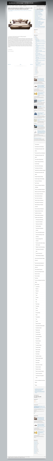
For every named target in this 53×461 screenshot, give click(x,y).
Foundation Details (38, 345)
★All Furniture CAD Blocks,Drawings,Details (40, 26)
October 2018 (35, 442)
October (36, 38)
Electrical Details (38, 340)
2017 (35, 74)
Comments (36, 32)
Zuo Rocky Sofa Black (37, 53)
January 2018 (35, 450)
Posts (35, 400)
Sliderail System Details (39, 358)
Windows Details (38, 366)
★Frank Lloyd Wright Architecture (40, 189)
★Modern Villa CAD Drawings (40, 247)
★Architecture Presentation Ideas (38, 14)
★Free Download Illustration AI (39, 263)
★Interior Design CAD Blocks (39, 161)
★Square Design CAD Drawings (38, 23)
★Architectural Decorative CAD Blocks (39, 149)
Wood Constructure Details (40, 371)
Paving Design (38, 312)
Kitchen (37, 293)
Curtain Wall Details (39, 336)
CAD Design (23, 457)
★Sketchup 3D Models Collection (38, 11)
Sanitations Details (38, 356)
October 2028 (35, 441)
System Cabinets (38, 323)
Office (36, 314)
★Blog (36, 385)
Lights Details (38, 351)
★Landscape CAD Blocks (39, 168)
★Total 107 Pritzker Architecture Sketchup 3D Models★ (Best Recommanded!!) (41, 101)
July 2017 (35, 452)
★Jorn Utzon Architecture (38, 198)
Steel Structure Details (39, 364)
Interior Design (37, 284)
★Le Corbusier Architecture (39, 193)
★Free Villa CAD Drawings (39, 165)
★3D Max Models (38, 226)
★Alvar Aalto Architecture (38, 195)
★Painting (36, 278)
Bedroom (37, 288)
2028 (35, 36)
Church (37, 310)
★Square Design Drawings (39, 176)
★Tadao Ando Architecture (39, 217)
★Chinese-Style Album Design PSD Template (40, 243)
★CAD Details (36, 20)
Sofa (36, 299)
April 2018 (35, 447)
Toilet (36, 295)
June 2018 (35, 445)
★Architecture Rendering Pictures (39, 229)
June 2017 (35, 453)
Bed (36, 301)
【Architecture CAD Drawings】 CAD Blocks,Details (20, 3)
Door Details (37, 338)
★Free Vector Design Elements (39, 271)
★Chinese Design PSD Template (39, 239)
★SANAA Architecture (38, 213)
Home (8, 5)
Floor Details (38, 343)
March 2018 (35, 448)
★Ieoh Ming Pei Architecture (39, 202)
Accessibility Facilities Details (40, 325)
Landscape (37, 306)
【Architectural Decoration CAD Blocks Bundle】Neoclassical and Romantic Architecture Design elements (39, 390)
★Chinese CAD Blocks (37, 25)
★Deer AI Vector (37, 273)
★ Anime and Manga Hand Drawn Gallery (40, 281)
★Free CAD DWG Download (40, 232)
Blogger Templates (11, 457)
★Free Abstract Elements (38, 269)
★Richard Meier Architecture (39, 215)
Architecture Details (38, 327)
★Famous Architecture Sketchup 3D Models (39, 186)
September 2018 (36, 443)
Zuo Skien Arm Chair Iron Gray (38, 54)
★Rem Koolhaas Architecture (39, 208)
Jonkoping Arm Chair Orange (38, 50)
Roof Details (37, 353)
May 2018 (35, 446)
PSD (28, 10)
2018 (35, 37)
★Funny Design (37, 275)
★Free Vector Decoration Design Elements (40, 259)
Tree (36, 319)
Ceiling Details (38, 332)
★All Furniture (37, 183)
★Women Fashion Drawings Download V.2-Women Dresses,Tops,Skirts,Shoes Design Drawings (40, 392)
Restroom (37, 290)
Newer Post (9, 64)
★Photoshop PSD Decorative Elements (39, 266)
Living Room (37, 286)
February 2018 (35, 449)
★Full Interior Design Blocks (39, 159)
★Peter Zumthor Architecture (39, 200)
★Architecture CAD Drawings (38, 13)
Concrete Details (38, 334)
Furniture (37, 297)
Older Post (31, 64)
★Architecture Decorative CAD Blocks (39, 10)
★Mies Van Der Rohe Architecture (40, 191)
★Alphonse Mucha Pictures (39, 210)
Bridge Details (38, 330)
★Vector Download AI (37, 17)
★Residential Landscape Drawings (40, 170)
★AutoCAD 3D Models (39, 221)
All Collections (37, 144)
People (37, 321)
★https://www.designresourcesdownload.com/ (40, 19)
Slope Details (38, 360)
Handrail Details (38, 347)
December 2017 (36, 451)
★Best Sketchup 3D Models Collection (39, 205)
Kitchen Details (38, 349)
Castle (37, 308)
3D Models (24, 10)
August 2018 (35, 444)
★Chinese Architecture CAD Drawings (40, 235)
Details (27, 10)
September (36, 39)
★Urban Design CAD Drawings (38, 24)
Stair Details (37, 362)
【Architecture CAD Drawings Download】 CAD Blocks (16, 10)
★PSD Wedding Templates (40, 255)
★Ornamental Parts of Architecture (39, 18)
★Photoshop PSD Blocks (38, 12)
